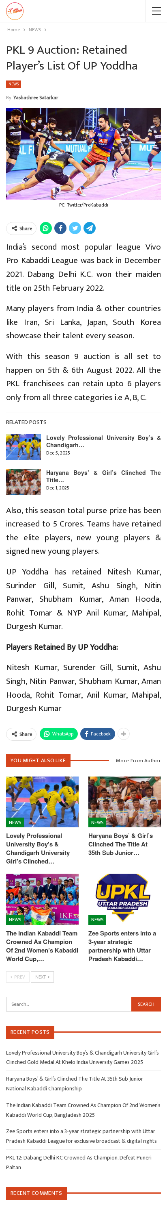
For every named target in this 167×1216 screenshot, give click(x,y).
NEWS (14, 84)
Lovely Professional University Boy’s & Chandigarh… (103, 441)
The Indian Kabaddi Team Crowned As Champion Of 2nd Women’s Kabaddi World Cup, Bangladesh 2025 (83, 1110)
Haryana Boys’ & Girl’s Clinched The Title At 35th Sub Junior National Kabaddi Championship (74, 1083)
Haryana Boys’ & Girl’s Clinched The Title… (103, 476)
